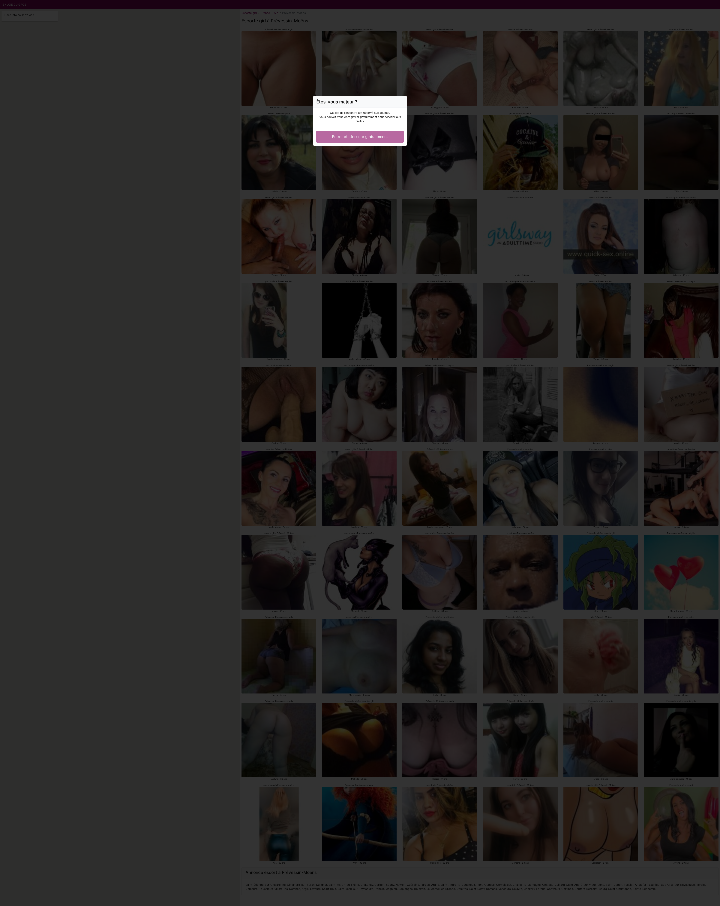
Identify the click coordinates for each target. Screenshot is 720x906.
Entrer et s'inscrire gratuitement (360, 136)
